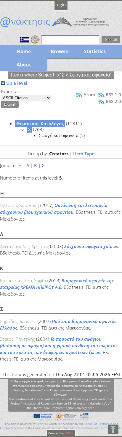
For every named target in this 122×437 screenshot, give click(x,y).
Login (60, 4)
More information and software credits (95, 428)
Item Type (83, 153)
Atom (89, 94)
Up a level (16, 83)
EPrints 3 (42, 424)
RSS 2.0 (113, 101)
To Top (113, 429)
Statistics (95, 51)
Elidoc (69, 433)
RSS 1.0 (113, 94)
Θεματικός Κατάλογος (40, 123)
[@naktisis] (61, 27)
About (24, 64)
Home (24, 51)
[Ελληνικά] (24, 39)
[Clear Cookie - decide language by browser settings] (35, 39)
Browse (59, 51)
